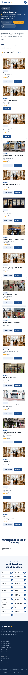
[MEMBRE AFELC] (14, 479)
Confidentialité (13, 669)
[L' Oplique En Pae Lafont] (14, 91)
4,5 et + (5, 55)
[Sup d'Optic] (14, 452)
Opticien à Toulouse (6, 647)
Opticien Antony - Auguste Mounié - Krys (13, 156)
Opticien (8, 2)
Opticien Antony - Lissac (10, 294)
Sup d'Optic (6, 461)
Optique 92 (6, 350)
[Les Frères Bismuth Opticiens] (14, 175)
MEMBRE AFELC (7, 489)
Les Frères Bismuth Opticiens (11, 184)
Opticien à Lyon (5, 645)
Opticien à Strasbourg (6, 651)
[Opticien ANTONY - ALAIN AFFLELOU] (14, 258)
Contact (16, 670)
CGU (9, 669)
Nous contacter (5, 662)
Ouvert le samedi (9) (9, 26)
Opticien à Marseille (5, 643)
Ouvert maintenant (8, 52)
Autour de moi (19, 22)
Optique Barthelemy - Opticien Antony (12, 433)
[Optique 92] (14, 340)
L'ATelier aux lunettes (9, 212)
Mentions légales (3, 669)
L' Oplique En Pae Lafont (10, 100)
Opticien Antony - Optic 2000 (11, 322)
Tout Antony (7, 22)
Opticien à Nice (4, 649)
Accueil (2, 18)
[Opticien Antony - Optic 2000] (14, 313)
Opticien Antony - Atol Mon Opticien (13, 239)
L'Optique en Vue (8, 73)
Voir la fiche (17, 81)
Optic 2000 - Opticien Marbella (12, 128)
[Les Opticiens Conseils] (14, 368)
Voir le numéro (8, 81)
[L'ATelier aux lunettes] (14, 203)
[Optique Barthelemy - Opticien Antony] (14, 423)
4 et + (18, 52)
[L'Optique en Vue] (14, 63)
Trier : (2, 48)
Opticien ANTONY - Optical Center (13, 405)
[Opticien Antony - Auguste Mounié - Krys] (14, 146)
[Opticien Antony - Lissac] (14, 285)
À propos (12, 670)
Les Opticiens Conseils (9, 377)
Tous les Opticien (5, 658)
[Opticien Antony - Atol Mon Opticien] (14, 230)
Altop (4, 516)
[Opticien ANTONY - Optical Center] (14, 395)
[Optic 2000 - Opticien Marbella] (14, 119)
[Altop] (14, 507)
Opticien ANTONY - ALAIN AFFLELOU (13, 267)
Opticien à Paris (5, 641)
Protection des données (22, 669)
